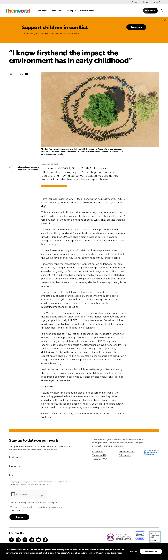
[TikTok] (45, 539)
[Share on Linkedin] (21, 74)
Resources (136, 2)
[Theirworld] (17, 11)
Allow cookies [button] (151, 551)
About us (56, 10)
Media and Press (157, 2)
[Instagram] (18, 539)
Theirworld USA (99, 459)
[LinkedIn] (31, 539)
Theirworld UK (99, 455)
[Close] (164, 20)
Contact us (97, 451)
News (145, 2)
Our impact (71, 10)
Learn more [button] (116, 553)
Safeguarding (125, 455)
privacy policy (46, 484)
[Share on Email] (26, 74)
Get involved (86, 10)
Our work (41, 10)
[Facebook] (25, 539)
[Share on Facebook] (16, 74)
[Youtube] (38, 539)
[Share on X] (11, 74)
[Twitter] (11, 539)
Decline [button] (133, 551)
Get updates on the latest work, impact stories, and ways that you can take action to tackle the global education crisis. (40, 448)
